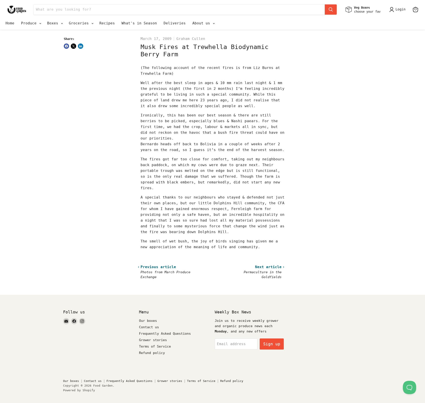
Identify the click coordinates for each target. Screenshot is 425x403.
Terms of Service (155, 346)
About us (202, 23)
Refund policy (152, 353)
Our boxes (148, 321)
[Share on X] (73, 46)
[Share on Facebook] (66, 46)
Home (10, 23)
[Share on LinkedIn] (80, 46)
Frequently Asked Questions (165, 334)
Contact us (149, 327)
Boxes (53, 23)
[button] (398, 9)
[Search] (331, 9)
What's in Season (139, 23)
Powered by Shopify (79, 390)
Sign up (271, 344)
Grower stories (153, 340)
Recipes (107, 23)
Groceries (80, 23)
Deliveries (175, 23)
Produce (30, 23)
